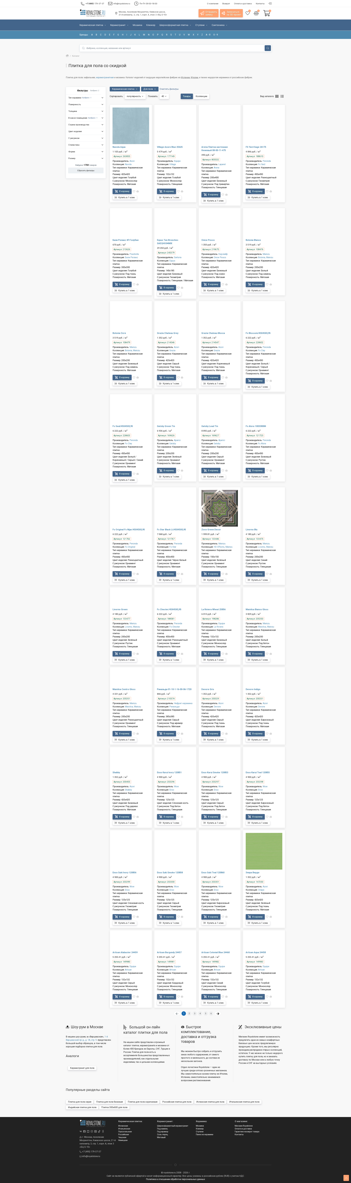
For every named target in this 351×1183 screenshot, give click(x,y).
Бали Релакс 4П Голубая (125, 240)
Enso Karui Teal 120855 (258, 772)
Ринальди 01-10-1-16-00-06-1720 (174, 689)
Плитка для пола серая (79, 1102)
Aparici (177, 440)
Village (172, 164)
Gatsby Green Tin (166, 426)
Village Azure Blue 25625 (170, 147)
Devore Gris (207, 689)
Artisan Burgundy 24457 (169, 952)
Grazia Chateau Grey (167, 333)
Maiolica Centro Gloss (124, 689)
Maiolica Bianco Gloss (257, 609)
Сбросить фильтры (85, 170)
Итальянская (124, 1129)
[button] (86, 97)
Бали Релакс (131, 257)
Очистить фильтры (169, 89)
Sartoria (177, 257)
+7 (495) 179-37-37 (91, 1151)
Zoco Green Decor (211, 529)
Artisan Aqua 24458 (256, 952)
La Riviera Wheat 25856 (213, 609)
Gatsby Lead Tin (209, 426)
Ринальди (174, 706)
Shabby (116, 772)
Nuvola (128, 164)
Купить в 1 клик (126, 197)
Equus (172, 260)
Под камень (162, 1129)
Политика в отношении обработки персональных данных (175, 1179)
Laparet (222, 164)
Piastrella (134, 254)
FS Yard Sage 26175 (256, 147)
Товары (187, 96)
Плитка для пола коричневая (142, 1102)
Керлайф (223, 254)
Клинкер (200, 1129)
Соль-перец (162, 1134)
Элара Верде (252, 872)
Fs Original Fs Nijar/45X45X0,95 (129, 529)
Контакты (239, 1134)
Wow (176, 786)
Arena (216, 167)
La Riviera (218, 626)
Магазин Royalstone (244, 1126)
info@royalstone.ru (91, 1156)
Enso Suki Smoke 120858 (170, 872)
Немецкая (123, 1140)
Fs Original (130, 547)
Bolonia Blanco (253, 240)
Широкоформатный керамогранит (172, 1126)
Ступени (199, 1131)
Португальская (125, 1131)
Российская (123, 1134)
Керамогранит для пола (82, 1068)
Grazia (172, 350)
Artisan (128, 969)
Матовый (161, 1137)
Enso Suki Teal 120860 (212, 872)
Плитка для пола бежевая (109, 1102)
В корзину (124, 191)
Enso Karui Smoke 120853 (214, 772)
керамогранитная (105, 77)
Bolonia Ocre (119, 333)
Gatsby (172, 443)
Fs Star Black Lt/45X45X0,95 (171, 529)
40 (163, 96)
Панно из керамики (204, 1134)
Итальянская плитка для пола (244, 1102)
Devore (217, 706)
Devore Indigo (253, 689)
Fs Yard (261, 164)
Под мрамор (162, 1131)
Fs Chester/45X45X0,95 (169, 609)
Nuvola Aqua (119, 147)
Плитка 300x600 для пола (114, 1107)
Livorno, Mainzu (265, 547)
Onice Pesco (208, 240)
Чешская (122, 1137)
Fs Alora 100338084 (256, 426)
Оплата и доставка (243, 1129)
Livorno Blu (251, 529)
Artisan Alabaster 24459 (125, 952)
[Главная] (67, 56)
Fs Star (172, 547)
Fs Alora (262, 443)
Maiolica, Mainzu (266, 626)
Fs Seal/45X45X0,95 (123, 426)
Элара (261, 890)
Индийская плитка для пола (82, 1107)
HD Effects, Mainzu (223, 547)
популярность (134, 96)
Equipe (177, 161)
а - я (208, 34)
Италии (194, 77)
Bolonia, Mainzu (265, 257)
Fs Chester (174, 626)
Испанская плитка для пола (210, 1102)
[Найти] (268, 48)
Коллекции (201, 96)
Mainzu (266, 254)
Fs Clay (261, 350)
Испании (185, 77)
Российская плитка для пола (176, 1102)
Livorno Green (120, 609)
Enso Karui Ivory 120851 (169, 772)
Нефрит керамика (183, 703)
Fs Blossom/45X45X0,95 (258, 333)
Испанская (123, 1126)
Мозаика (200, 1126)
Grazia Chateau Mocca (213, 333)
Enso (171, 789)
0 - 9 (215, 34)
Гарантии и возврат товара (247, 1131)
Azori (132, 161)
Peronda (267, 161)
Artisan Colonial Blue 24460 (215, 952)
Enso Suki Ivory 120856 (124, 872)
